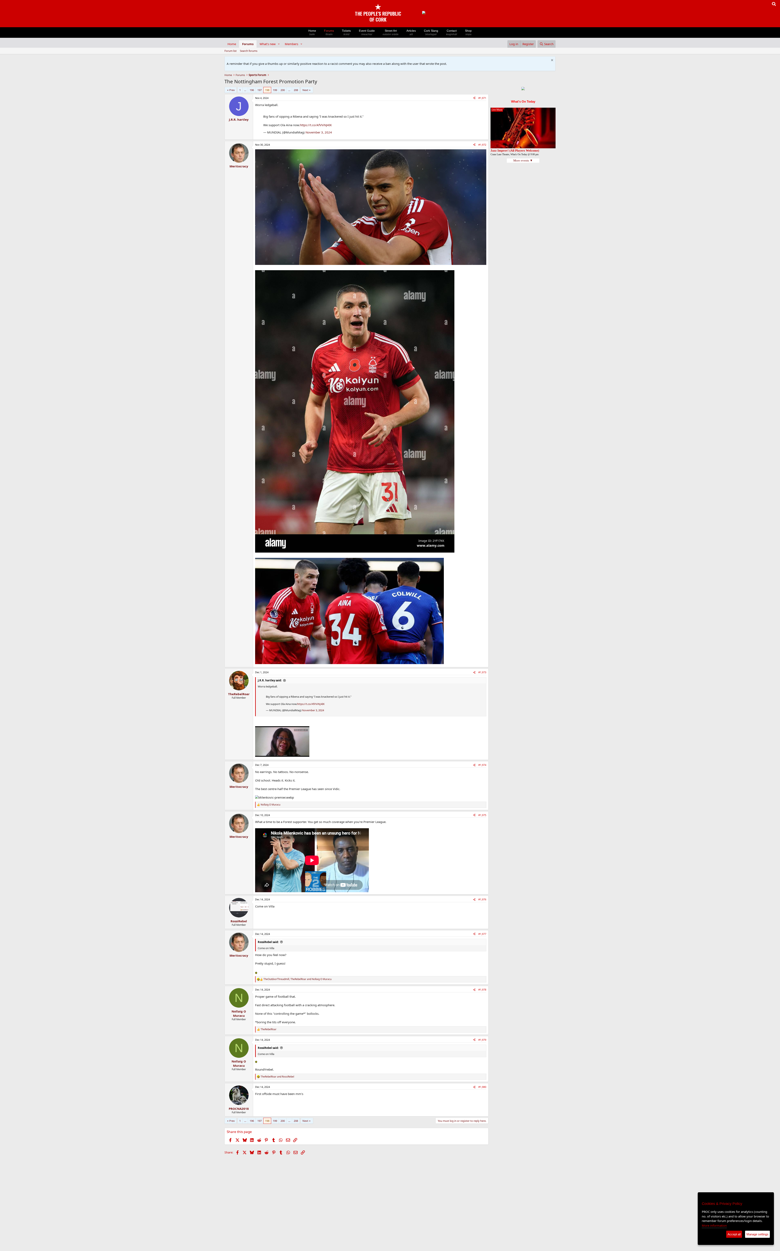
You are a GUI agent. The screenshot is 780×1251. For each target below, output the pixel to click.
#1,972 (482, 144)
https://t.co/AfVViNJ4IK (316, 125)
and (277, 1076)
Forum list (230, 51)
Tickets (346, 32)
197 (259, 90)
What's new (268, 44)
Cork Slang (431, 32)
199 (275, 90)
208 (296, 90)
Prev (232, 90)
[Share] (474, 98)
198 (267, 90)
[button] (279, 44)
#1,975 (482, 815)
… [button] (245, 90)
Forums (329, 32)
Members (291, 44)
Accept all (734, 1234)
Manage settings (757, 1234)
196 (252, 90)
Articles (411, 32)
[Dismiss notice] (551, 61)
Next (305, 90)
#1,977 (482, 934)
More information (714, 1225)
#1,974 (482, 765)
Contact (451, 32)
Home (312, 32)
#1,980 (482, 1087)
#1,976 (482, 899)
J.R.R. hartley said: (270, 680)
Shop (468, 32)
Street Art (391, 32)
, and (297, 979)
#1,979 (482, 1040)
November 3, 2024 (319, 132)
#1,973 (482, 672)
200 (283, 90)
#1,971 (482, 98)
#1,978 (482, 989)
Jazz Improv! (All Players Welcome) (515, 150)
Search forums (248, 51)
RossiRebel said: (268, 942)
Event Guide (367, 32)
